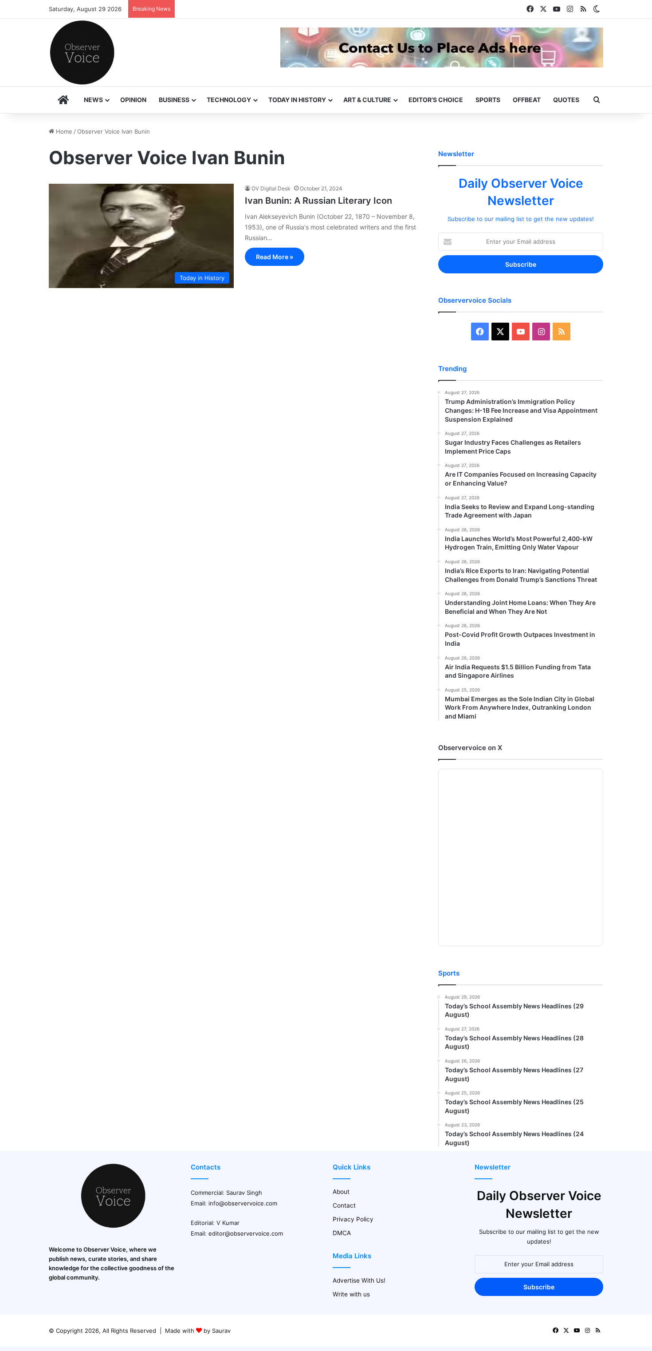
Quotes (566, 99)
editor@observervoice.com (245, 1233)
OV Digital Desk (271, 188)
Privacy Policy (353, 1219)
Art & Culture (367, 99)
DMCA (342, 1232)
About (341, 1191)
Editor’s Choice (435, 99)
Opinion (133, 99)
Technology (229, 99)
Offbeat (527, 99)
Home (63, 131)
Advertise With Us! (359, 1280)
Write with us (351, 1294)
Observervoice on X (470, 747)
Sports (487, 99)
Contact (344, 1205)
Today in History (297, 99)
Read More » (274, 257)
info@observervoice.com (242, 1203)
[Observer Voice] (82, 52)
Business (174, 99)
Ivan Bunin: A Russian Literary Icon (318, 200)
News (93, 99)
